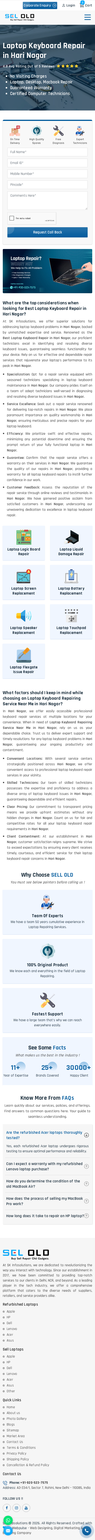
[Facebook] (7, 1508)
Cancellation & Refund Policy (28, 1465)
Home (11, 1407)
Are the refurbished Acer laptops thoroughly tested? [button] (44, 1135)
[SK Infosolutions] (19, 17)
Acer (10, 1334)
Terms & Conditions (21, 1448)
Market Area (16, 1436)
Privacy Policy (16, 1453)
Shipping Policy (18, 1459)
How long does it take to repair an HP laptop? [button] (45, 1216)
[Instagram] (16, 1508)
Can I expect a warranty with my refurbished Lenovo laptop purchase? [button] (44, 1166)
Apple (11, 1311)
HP (8, 1317)
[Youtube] (26, 1508)
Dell (9, 1323)
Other (11, 1391)
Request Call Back (47, 232)
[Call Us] (86, 1530)
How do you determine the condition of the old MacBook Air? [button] (43, 1183)
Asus (10, 1340)
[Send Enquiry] (8, 1530)
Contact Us (15, 1442)
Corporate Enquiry (38, 5)
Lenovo (12, 1329)
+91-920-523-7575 (34, 1482)
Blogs (11, 1424)
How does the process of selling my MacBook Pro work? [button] (44, 1201)
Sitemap (13, 1430)
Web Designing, (41, 1528)
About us (13, 1413)
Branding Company (17, 1533)
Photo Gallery (17, 1419)
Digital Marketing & (68, 1528)
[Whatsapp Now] (8, 1520)
